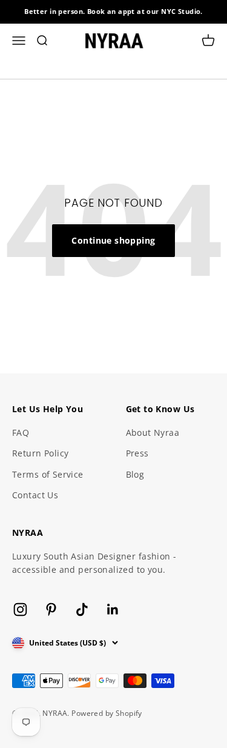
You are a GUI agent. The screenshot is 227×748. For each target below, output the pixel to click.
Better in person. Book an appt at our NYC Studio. (113, 11)
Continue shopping (113, 240)
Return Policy (40, 453)
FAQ (20, 432)
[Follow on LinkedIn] (113, 609)
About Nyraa (153, 432)
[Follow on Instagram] (20, 609)
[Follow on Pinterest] (51, 609)
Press (137, 453)
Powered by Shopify (106, 713)
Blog (135, 474)
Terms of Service (48, 474)
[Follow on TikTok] (82, 609)
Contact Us (35, 495)
